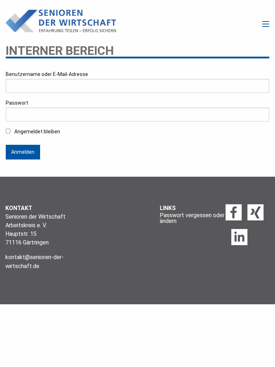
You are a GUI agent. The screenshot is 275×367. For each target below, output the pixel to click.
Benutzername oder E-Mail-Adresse (47, 74)
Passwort (17, 103)
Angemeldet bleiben (36, 131)
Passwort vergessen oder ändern (192, 218)
